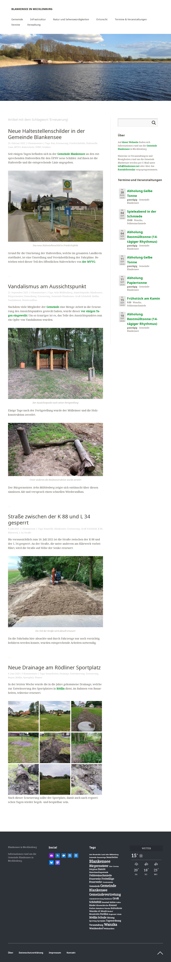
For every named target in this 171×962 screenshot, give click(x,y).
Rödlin (95, 296)
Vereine (15, 24)
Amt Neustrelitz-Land (97, 854)
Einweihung (30, 296)
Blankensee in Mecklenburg (32, 9)
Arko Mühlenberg (63, 292)
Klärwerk (13, 532)
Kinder (92, 905)
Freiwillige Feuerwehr (101, 880)
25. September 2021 (18, 292)
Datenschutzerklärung (31, 952)
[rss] (57, 855)
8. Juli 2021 (13, 528)
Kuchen (92, 908)
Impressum (55, 952)
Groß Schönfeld (83, 296)
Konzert (113, 905)
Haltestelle (91, 143)
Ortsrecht (102, 19)
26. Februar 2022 (16, 143)
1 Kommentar (29, 528)
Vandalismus (14, 300)
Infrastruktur (38, 19)
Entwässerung (77, 673)
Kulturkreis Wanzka (103, 908)
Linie (10, 147)
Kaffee (118, 902)
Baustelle (48, 528)
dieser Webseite (130, 142)
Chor (110, 866)
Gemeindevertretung (105, 894)
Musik (104, 911)
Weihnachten (109, 928)
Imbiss (113, 902)
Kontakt (71, 952)
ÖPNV (38, 147)
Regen (11, 677)
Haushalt (105, 902)
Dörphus (93, 869)
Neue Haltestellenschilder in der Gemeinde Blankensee (46, 133)
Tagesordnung (113, 920)
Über (10, 952)
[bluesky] (51, 862)
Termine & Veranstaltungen (131, 19)
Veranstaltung (96, 924)
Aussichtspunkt (81, 292)
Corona (116, 866)
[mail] (51, 855)
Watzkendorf (96, 928)
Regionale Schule (115, 914)
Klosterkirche (102, 905)
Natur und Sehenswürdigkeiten (71, 19)
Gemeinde (17, 19)
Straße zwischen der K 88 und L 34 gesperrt (49, 519)
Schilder (46, 147)
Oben (160, 953)
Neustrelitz (94, 914)
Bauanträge (101, 857)
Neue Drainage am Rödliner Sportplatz (54, 667)
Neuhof (110, 911)
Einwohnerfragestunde (98, 872)
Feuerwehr (95, 878)
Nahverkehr (28, 147)
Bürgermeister (15, 296)
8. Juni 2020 (14, 673)
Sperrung (93, 921)
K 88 (100, 528)
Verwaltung (33, 24)
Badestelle (92, 857)
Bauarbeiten (52, 673)
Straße (27, 532)
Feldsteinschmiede (100, 875)
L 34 (21, 532)
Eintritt (101, 869)
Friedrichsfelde (77, 143)
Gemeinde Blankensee (71, 154)
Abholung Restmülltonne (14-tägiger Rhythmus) (142, 237)
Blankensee (96, 292)
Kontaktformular (126, 169)
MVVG (17, 147)
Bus (53, 143)
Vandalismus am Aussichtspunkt (47, 286)
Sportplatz (28, 677)
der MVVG (88, 261)
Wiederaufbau (29, 300)
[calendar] (70, 855)
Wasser (38, 677)
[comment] (63, 855)
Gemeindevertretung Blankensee (100, 899)
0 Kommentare (35, 143)
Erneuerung (62, 143)
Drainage (64, 673)
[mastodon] (57, 862)
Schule (102, 917)
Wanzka (110, 924)
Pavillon (104, 914)
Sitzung (111, 917)
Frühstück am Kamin (143, 298)
